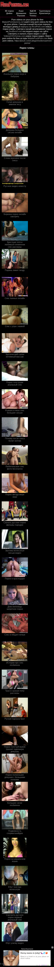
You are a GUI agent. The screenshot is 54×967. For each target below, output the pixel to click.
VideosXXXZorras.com (14, 36)
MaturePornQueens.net (13, 22)
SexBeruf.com (15, 31)
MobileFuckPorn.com (37, 38)
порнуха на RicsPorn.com (32, 27)
